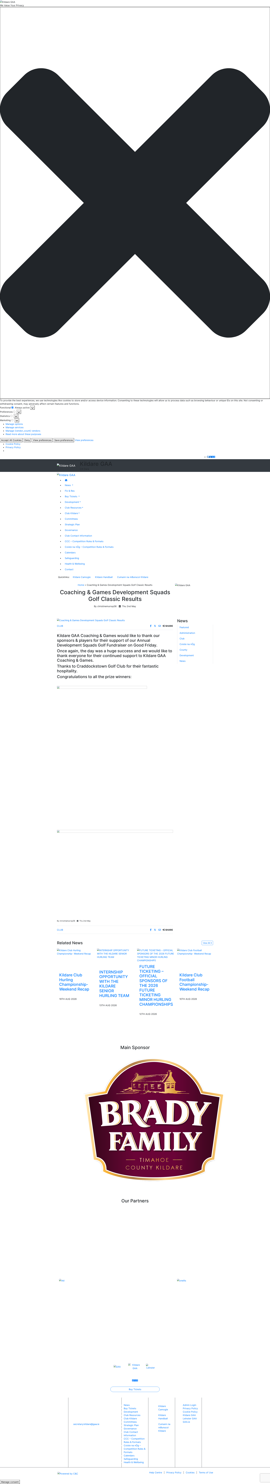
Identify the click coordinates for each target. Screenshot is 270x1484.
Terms (206, 1472)
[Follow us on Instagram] (214, 456)
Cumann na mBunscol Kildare (132, 577)
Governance (71, 530)
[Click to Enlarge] (115, 620)
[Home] (138, 480)
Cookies (190, 1472)
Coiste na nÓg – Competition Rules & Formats (89, 546)
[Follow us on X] (212, 456)
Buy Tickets (135, 1389)
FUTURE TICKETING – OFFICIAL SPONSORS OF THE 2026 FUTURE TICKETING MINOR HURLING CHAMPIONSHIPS (156, 985)
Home (81, 585)
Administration (187, 633)
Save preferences (63, 440)
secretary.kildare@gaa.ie (86, 1424)
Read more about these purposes (23, 434)
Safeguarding (72, 558)
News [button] (68, 485)
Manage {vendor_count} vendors (23, 430)
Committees (71, 518)
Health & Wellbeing (75, 563)
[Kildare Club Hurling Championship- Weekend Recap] (75, 951)
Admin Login (189, 1405)
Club (60, 625)
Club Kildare (71, 513)
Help (155, 1472)
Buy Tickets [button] (71, 496)
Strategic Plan (72, 524)
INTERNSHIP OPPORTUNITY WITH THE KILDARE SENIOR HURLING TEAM (114, 984)
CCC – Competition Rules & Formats (84, 541)
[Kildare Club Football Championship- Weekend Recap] (195, 951)
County (183, 649)
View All (207, 943)
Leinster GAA (190, 1418)
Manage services (14, 427)
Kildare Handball (104, 577)
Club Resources (73, 507)
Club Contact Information (78, 535)
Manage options (14, 424)
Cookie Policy (13, 444)
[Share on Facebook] (151, 625)
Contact (69, 569)
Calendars (70, 552)
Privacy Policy (13, 447)
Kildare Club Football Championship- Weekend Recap (194, 982)
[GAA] (117, 1366)
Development (72, 501)
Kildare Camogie (82, 577)
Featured (184, 627)
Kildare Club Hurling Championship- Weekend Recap (74, 982)
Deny (27, 440)
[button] (135, 203)
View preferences (42, 440)
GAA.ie (186, 1421)
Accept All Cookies (11, 440)
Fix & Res (70, 490)
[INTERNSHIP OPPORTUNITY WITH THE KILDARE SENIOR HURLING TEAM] (115, 953)
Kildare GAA (189, 1415)
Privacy (173, 1472)
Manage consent (10, 1481)
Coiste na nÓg (187, 644)
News (182, 661)
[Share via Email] (160, 625)
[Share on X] (155, 625)
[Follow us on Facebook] (210, 456)
